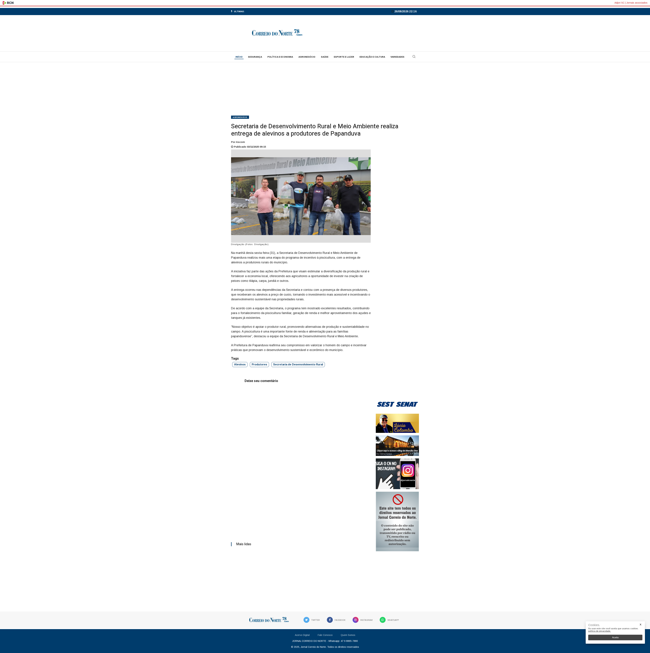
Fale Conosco (325, 635)
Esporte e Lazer (344, 57)
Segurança (255, 57)
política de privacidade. (599, 631)
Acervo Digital (302, 635)
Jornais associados (636, 2)
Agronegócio (306, 57)
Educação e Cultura (372, 57)
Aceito (615, 637)
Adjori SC (619, 2)
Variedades (397, 57)
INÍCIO (239, 57)
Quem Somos (348, 635)
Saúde (324, 57)
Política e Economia (280, 57)
